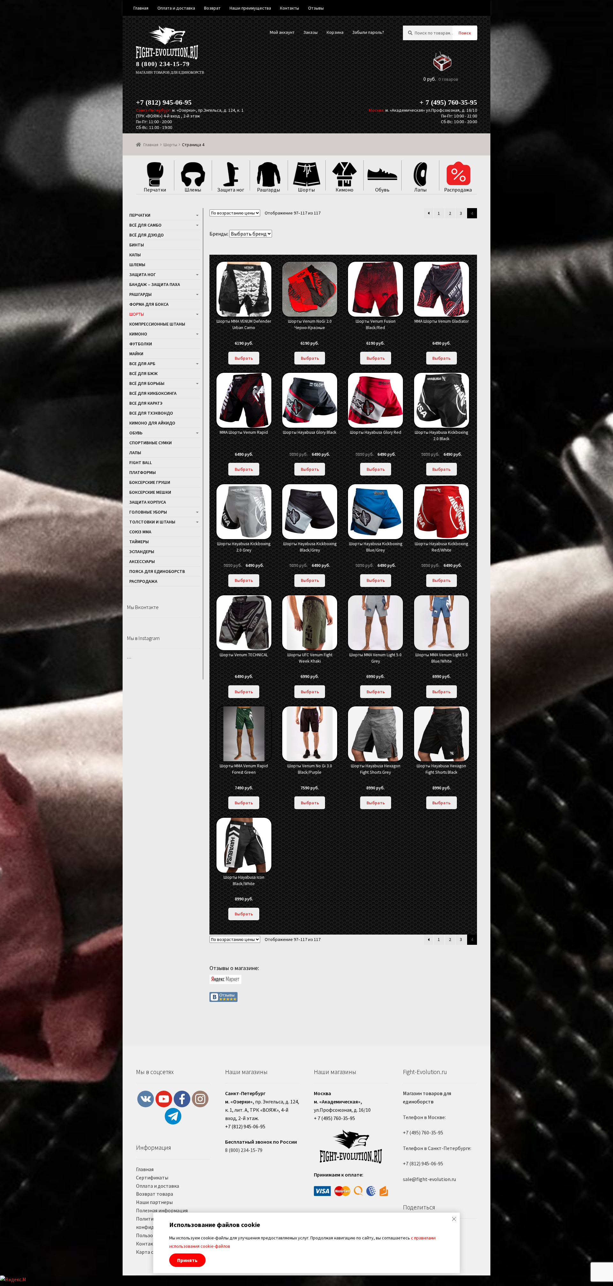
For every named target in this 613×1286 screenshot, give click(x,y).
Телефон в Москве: (424, 1117)
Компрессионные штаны (157, 324)
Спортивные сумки (150, 443)
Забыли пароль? (368, 32)
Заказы (310, 32)
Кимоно (138, 334)
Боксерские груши (149, 482)
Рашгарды (140, 294)
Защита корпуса (147, 502)
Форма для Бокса (149, 304)
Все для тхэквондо (151, 413)
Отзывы (316, 8)
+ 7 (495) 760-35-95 (448, 102)
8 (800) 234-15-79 (163, 63)
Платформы (142, 472)
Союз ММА (140, 532)
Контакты (147, 1243)
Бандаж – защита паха (154, 284)
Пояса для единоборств (157, 571)
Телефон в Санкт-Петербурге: (437, 1148)
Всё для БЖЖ (143, 373)
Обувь (135, 433)
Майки (136, 354)
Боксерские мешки (150, 492)
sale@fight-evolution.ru (429, 1179)
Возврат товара (154, 1194)
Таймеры (139, 542)
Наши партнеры (154, 1202)
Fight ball (140, 462)
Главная (150, 144)
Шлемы (137, 264)
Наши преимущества (250, 8)
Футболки (140, 344)
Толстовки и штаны (152, 522)
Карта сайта (150, 1252)
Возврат (212, 8)
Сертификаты (152, 1177)
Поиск (464, 33)
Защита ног (142, 274)
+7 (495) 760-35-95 (423, 1132)
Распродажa (143, 581)
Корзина (335, 32)
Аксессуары (142, 561)
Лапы (135, 452)
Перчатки (139, 215)
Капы (135, 255)
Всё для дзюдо (146, 235)
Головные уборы (148, 512)
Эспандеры (141, 551)
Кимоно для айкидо (152, 423)
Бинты (136, 245)
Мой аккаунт (282, 32)
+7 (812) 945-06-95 (164, 102)
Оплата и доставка (157, 1186)
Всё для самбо (145, 225)
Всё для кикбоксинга (153, 393)
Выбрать (244, 358)
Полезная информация (162, 1210)
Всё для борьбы (146, 383)
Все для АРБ (142, 363)
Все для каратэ (146, 403)
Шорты (170, 144)
